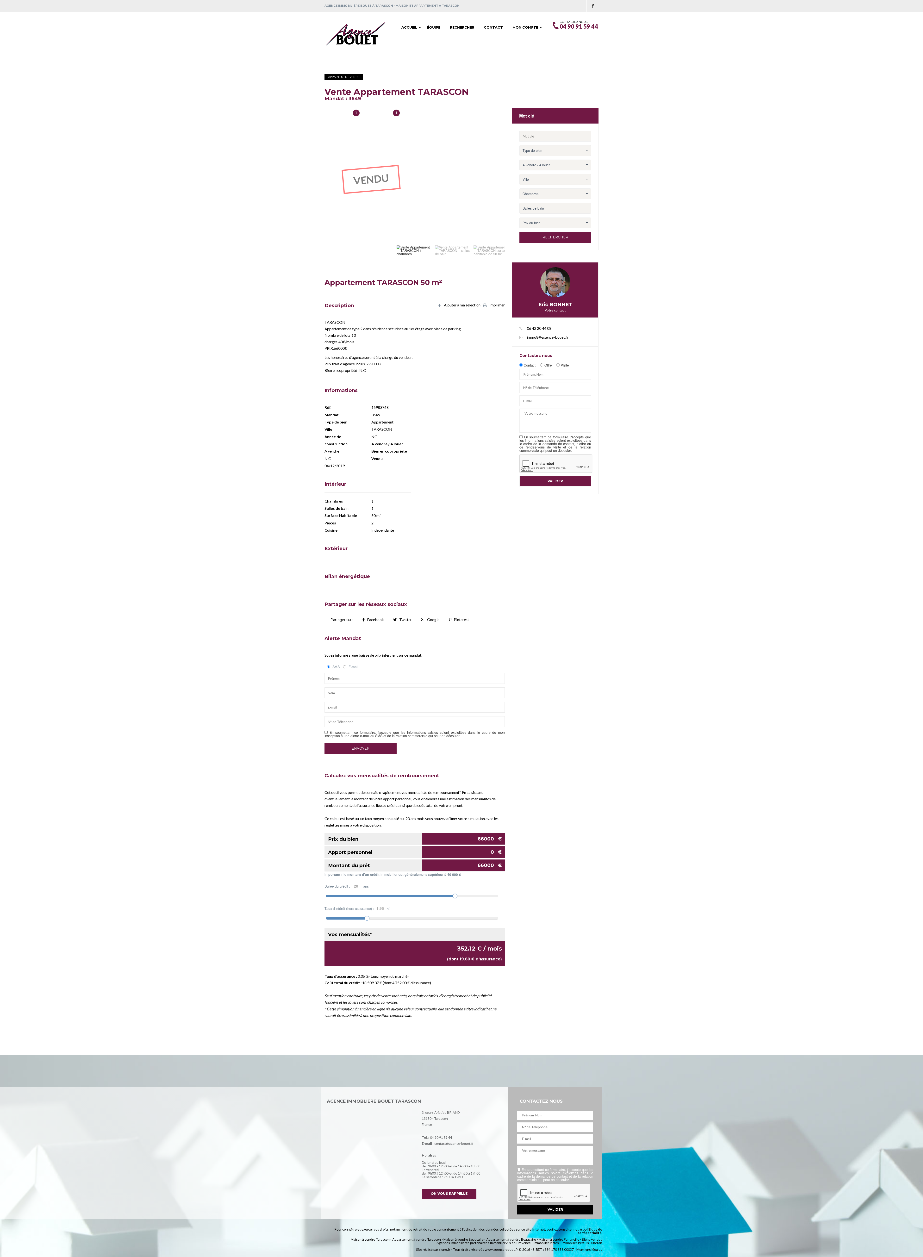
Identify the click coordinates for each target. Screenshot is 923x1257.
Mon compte (525, 27)
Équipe (433, 27)
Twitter (405, 619)
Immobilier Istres (546, 1243)
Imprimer (497, 305)
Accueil (409, 27)
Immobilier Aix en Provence (510, 1243)
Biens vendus (592, 1239)
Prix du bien (415, 839)
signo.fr (444, 1249)
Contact (493, 27)
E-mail (353, 666)
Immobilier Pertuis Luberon (581, 1243)
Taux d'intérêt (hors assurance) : (357, 908)
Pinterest (461, 619)
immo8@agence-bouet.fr (547, 337)
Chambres (380, 113)
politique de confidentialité (590, 1231)
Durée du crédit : (346, 886)
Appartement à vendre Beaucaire (511, 1239)
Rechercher (462, 27)
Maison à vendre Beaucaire (463, 1239)
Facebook (375, 619)
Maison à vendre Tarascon (370, 1239)
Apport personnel (415, 852)
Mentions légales (589, 1249)
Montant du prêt (415, 865)
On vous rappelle (449, 1193)
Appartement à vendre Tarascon (416, 1239)
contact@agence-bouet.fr (454, 1143)
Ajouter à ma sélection (462, 305)
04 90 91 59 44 (441, 1137)
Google (433, 619)
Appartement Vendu (344, 77)
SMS (336, 666)
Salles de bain (336, 113)
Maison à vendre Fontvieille (559, 1239)
